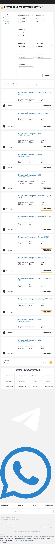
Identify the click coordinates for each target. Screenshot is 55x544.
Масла (34, 505)
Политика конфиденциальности (8, 524)
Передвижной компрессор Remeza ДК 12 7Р (34, 257)
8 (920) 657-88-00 (5, 521)
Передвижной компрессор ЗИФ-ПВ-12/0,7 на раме (34, 217)
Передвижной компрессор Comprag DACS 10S (34, 113)
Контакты (34, 511)
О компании (4, 511)
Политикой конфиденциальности (25, 540)
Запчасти (20, 505)
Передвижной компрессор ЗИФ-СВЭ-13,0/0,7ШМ (30, 320)
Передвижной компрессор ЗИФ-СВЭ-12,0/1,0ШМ (30, 176)
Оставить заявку (46, 106)
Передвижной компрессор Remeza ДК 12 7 (33, 237)
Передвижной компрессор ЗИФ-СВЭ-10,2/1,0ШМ (30, 134)
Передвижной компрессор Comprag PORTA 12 (35, 299)
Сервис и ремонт (49, 505)
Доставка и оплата (19, 511)
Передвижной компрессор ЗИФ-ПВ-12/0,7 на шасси (34, 196)
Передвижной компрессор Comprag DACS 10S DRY (34, 93)
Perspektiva (51, 527)
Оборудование (5, 505)
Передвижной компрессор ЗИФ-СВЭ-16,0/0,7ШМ (30, 341)
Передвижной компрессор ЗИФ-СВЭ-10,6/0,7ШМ (30, 155)
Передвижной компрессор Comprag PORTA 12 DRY (35, 279)
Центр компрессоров (35, 2)
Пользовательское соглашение (8, 523)
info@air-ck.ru (51, 524)
